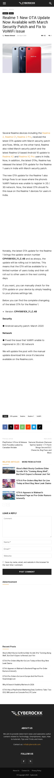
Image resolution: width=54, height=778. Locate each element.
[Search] (50, 3)
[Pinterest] (16, 426)
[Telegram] (33, 426)
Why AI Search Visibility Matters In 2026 (18, 685)
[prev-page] (4, 504)
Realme (22, 416)
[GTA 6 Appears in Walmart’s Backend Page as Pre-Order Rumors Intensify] (9, 495)
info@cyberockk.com (32, 744)
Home (5, 9)
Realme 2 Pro (24, 137)
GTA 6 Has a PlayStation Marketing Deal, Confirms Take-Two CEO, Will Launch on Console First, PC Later (27, 691)
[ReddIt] (28, 426)
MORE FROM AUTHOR (31, 462)
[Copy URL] (39, 426)
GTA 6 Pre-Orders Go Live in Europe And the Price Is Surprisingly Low (23, 677)
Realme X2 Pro (27, 156)
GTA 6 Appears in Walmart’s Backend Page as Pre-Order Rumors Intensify (33, 495)
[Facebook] (5, 426)
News (11, 13)
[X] (10, 426)
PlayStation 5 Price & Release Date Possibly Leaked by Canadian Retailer (15, 445)
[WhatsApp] (22, 426)
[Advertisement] (27, 103)
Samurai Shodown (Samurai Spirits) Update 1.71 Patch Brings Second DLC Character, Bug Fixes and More (40, 447)
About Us (16, 770)
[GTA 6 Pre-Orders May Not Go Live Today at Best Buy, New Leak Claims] (9, 483)
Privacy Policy (36, 770)
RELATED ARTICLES (11, 462)
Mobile (11, 9)
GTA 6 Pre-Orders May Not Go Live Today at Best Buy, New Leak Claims (26, 662)
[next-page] (8, 504)
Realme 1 (31, 416)
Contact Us (25, 770)
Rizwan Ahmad (10, 35)
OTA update (13, 416)
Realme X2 (8, 156)
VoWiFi (39, 416)
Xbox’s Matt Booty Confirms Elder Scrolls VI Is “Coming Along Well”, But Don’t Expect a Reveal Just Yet (33, 471)
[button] (4, 3)
